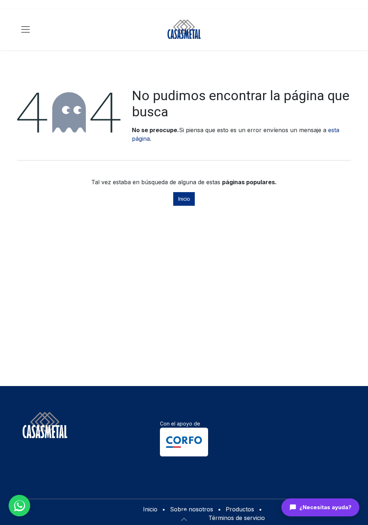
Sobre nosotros (191, 509)
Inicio (184, 199)
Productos (240, 509)
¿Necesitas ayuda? (325, 507)
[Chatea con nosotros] (19, 505)
